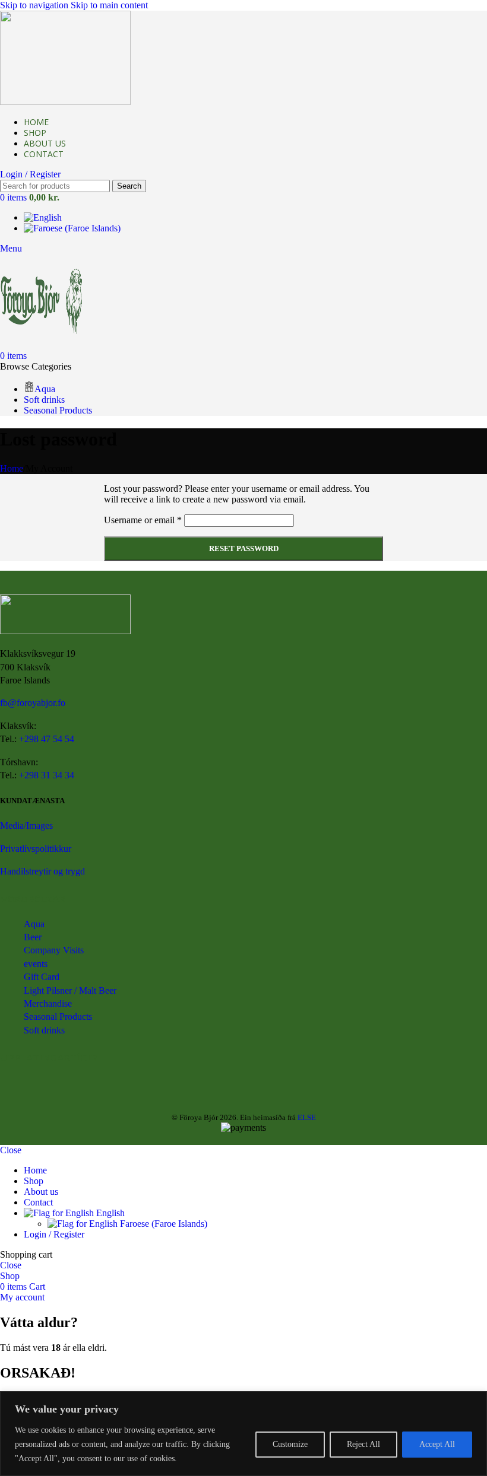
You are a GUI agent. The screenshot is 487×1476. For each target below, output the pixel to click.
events (36, 964)
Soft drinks (44, 1030)
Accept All (437, 1444)
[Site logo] (65, 102)
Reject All (363, 1444)
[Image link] (65, 631)
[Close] (474, 1401)
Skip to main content (109, 5)
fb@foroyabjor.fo (32, 703)
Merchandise (48, 1003)
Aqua (34, 924)
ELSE (307, 1117)
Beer (33, 937)
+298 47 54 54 (46, 739)
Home (11, 468)
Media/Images (26, 825)
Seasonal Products (58, 1016)
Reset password (244, 548)
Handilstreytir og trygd (42, 871)
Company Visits (54, 950)
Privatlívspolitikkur (35, 849)
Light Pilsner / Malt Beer (70, 990)
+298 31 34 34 (46, 775)
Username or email (143, 520)
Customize (290, 1444)
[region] (243, 1433)
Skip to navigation (35, 5)
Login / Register (54, 1234)
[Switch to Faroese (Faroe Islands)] (72, 228)
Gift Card (41, 977)
